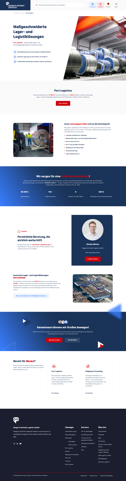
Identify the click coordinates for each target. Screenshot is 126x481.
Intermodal (68, 438)
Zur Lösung (55, 393)
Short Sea (68, 458)
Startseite (15, 13)
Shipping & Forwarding (72, 455)
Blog (99, 438)
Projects (67, 451)
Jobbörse (84, 447)
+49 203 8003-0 (72, 340)
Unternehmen (102, 431)
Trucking (67, 461)
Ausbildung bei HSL (87, 435)
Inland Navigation (70, 435)
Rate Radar (72, 442)
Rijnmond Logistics (104, 462)
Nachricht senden (54, 340)
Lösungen (22, 13)
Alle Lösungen (69, 464)
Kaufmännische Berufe (87, 443)
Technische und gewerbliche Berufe (87, 439)
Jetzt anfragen (63, 103)
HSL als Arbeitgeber (87, 431)
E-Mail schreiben (93, 259)
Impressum (84, 476)
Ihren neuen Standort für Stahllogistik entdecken (31, 296)
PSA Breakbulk (102, 459)
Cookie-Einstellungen (106, 476)
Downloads (101, 441)
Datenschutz (93, 476)
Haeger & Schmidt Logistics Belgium (103, 451)
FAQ (82, 450)
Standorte (101, 435)
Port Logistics (69, 448)
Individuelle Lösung (71, 431)
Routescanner (73, 445)
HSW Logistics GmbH (104, 455)
